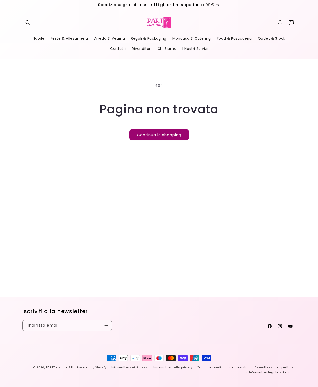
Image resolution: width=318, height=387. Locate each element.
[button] (27, 22)
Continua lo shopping (159, 134)
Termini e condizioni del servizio (222, 367)
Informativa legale (263, 372)
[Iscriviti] (106, 325)
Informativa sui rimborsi (130, 367)
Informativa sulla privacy (173, 367)
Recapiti (289, 372)
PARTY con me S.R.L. (61, 367)
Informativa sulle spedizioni (274, 367)
